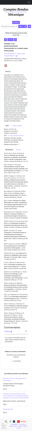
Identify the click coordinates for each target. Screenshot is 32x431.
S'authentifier (17, 361)
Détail (7, 125)
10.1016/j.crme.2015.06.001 (15, 135)
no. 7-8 (10, 40)
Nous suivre (14, 426)
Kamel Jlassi (21, 54)
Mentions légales (23, 426)
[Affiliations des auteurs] (17, 56)
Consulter (16, 22)
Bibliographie (9, 150)
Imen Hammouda (9, 54)
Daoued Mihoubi (9, 56)
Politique (7, 331)
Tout (20, 26)
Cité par (18, 150)
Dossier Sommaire (8, 409)
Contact (19, 428)
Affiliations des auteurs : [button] (11, 144)
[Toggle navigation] (29, 2)
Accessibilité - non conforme (18, 424)
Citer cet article (17, 125)
